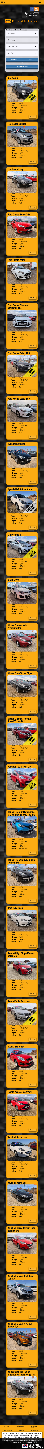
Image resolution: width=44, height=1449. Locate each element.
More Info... (32, 116)
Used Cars (21, 1426)
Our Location (9, 1430)
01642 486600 (33, 13)
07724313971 (33, 15)
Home (7, 1426)
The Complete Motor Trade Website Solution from (22, 1441)
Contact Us (35, 1430)
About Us (21, 1430)
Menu (3, 2)
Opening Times (34, 1426)
